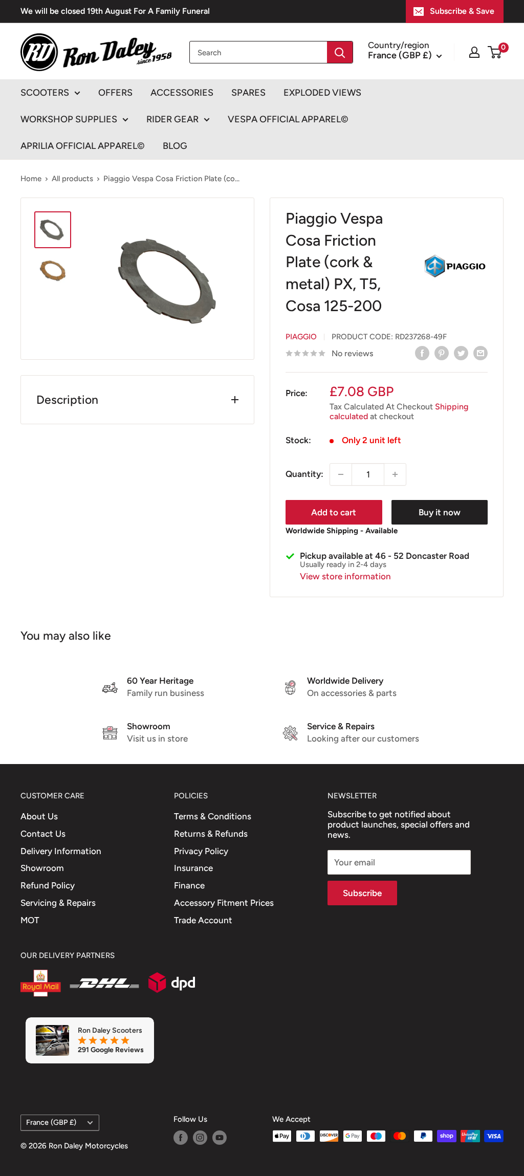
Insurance (193, 868)
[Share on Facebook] (422, 352)
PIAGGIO (301, 336)
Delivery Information (60, 851)
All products (72, 178)
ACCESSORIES (181, 92)
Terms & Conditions (212, 816)
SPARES (248, 92)
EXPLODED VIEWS (322, 92)
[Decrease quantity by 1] (341, 474)
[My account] (474, 52)
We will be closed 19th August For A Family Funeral (115, 11)
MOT (29, 920)
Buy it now (440, 512)
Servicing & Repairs (58, 903)
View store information (345, 576)
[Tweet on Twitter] (461, 352)
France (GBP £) (51, 1122)
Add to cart (333, 512)
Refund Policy (47, 885)
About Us (39, 816)
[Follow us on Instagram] (200, 1137)
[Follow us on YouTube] (219, 1137)
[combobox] (258, 52)
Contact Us (43, 834)
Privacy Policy (201, 851)
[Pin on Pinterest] (441, 352)
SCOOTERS (44, 92)
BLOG (175, 145)
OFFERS (115, 92)
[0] (495, 52)
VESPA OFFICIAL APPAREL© (288, 119)
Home (30, 178)
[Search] (340, 52)
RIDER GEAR (172, 119)
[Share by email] (480, 352)
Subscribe (362, 893)
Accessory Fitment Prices (224, 903)
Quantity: (304, 474)
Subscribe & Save (462, 11)
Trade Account (203, 920)
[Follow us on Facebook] (180, 1137)
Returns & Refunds (211, 834)
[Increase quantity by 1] (395, 474)
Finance (189, 885)
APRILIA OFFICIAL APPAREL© (82, 145)
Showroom (42, 868)
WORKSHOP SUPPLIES (68, 119)
